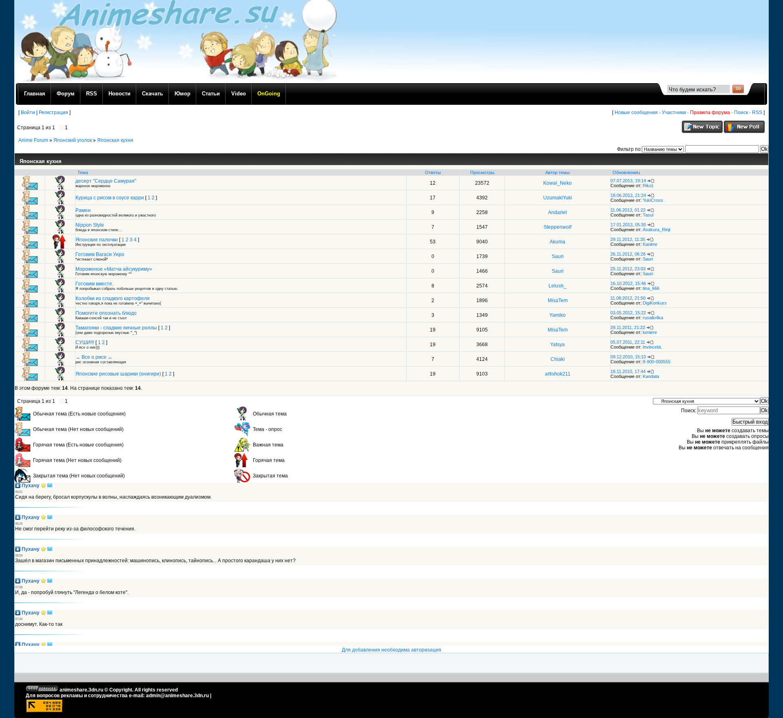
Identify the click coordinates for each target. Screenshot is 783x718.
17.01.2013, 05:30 (628, 224)
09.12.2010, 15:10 (628, 356)
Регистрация (53, 112)
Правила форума (710, 112)
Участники (674, 112)
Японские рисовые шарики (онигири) (118, 374)
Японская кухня (115, 140)
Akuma (557, 242)
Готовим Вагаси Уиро (99, 254)
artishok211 (558, 374)
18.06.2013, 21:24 (628, 195)
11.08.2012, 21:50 (628, 298)
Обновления (625, 172)
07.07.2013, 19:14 (628, 180)
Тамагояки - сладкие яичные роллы (116, 328)
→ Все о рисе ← (94, 357)
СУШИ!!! (84, 342)
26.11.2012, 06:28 (628, 254)
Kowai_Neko (557, 183)
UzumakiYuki (557, 198)
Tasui (648, 214)
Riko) (648, 185)
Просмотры (482, 172)
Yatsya (557, 344)
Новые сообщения (636, 112)
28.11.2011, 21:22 (627, 327)
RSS (757, 112)
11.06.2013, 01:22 (628, 210)
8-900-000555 (656, 361)
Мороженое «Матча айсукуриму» (113, 269)
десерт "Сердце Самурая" (105, 181)
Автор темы (557, 172)
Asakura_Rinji (656, 229)
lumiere (650, 332)
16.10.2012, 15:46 (628, 283)
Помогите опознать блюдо (106, 313)
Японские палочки (96, 240)
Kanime (650, 244)
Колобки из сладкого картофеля (112, 298)
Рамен (83, 210)
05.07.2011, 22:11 (627, 342)
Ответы (433, 172)
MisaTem (558, 300)
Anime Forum (33, 140)
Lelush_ (557, 286)
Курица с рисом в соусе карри (109, 198)
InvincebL (652, 347)
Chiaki (558, 359)
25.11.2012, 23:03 (628, 268)
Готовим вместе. (94, 284)
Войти (28, 112)
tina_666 (651, 288)
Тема (82, 172)
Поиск (741, 112)
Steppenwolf (557, 227)
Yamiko (557, 315)
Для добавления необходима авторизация (391, 650)
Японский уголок (72, 140)
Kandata (651, 376)
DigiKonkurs (655, 302)
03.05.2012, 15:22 (628, 312)
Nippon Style (89, 225)
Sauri (558, 256)
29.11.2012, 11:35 (627, 239)
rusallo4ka (653, 317)
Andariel (557, 212)
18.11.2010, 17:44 (628, 371)
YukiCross (653, 200)
